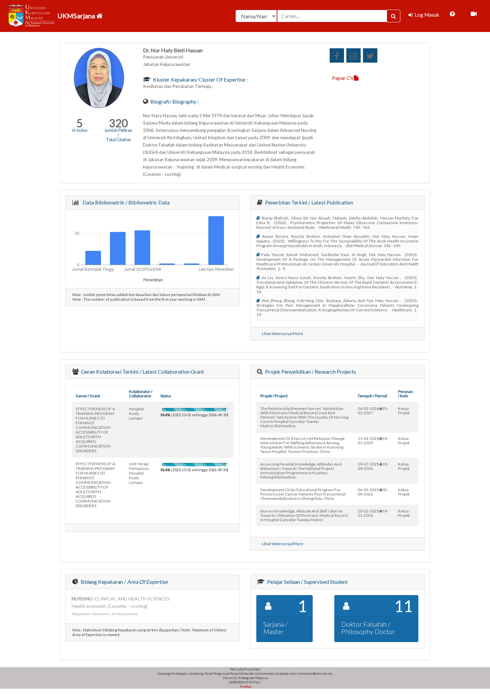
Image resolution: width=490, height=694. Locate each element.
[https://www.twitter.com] (370, 55)
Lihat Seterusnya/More (282, 333)
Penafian (245, 686)
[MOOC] (474, 14)
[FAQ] (452, 14)
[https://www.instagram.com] (353, 55)
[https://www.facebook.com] (336, 55)
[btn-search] (393, 16)
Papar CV (343, 78)
